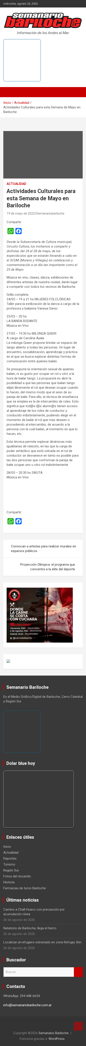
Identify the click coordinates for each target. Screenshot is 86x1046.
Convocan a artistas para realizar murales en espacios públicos (43, 548)
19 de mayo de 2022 (21, 213)
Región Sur (11, 870)
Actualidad (16, 184)
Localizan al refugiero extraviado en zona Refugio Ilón (42, 942)
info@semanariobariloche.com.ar (27, 1005)
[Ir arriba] (78, 1026)
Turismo (9, 864)
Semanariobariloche (50, 213)
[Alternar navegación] (8, 92)
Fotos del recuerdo (17, 876)
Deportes (10, 858)
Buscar (78, 972)
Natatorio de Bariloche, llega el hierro (29, 928)
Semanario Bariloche (54, 1033)
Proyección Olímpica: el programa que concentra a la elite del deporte (47, 567)
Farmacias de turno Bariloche (24, 888)
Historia (9, 882)
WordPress (57, 1039)
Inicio (7, 847)
